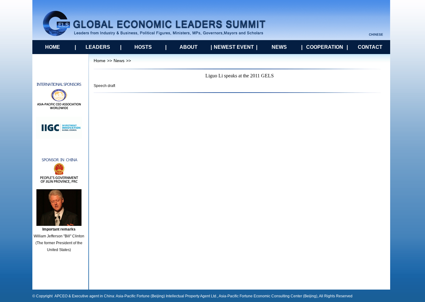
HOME (52, 47)
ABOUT (189, 47)
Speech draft (104, 86)
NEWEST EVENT (234, 47)
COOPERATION (324, 47)
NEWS (279, 47)
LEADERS (98, 47)
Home (99, 60)
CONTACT (370, 47)
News (119, 60)
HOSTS (143, 47)
